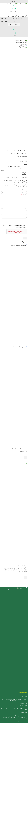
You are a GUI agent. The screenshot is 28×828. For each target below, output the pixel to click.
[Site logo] (22, 3)
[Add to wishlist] (25, 454)
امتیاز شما (24, 189)
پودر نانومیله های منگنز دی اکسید (19, 448)
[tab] (17, 166)
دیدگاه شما (24, 194)
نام (26, 211)
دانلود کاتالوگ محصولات (14, 24)
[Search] (14, 27)
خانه (26, 150)
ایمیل (25, 217)
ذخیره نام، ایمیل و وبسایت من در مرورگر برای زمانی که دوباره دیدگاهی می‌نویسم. (14, 226)
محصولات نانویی (20, 150)
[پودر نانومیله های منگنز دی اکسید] (14, 295)
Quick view (25, 461)
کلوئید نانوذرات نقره (22, 565)
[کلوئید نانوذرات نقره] (14, 513)
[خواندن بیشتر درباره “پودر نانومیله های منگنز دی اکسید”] (25, 457)
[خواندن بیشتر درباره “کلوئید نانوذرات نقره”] (25, 577)
